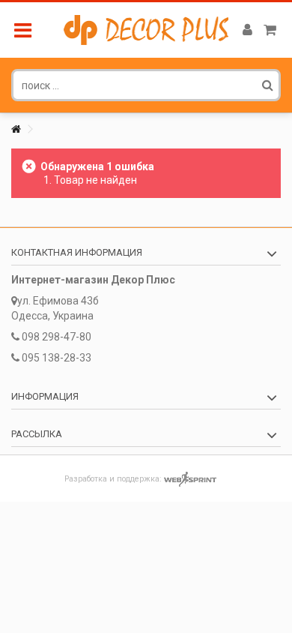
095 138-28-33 (56, 358)
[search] (268, 84)
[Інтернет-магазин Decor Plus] (146, 30)
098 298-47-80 (56, 337)
